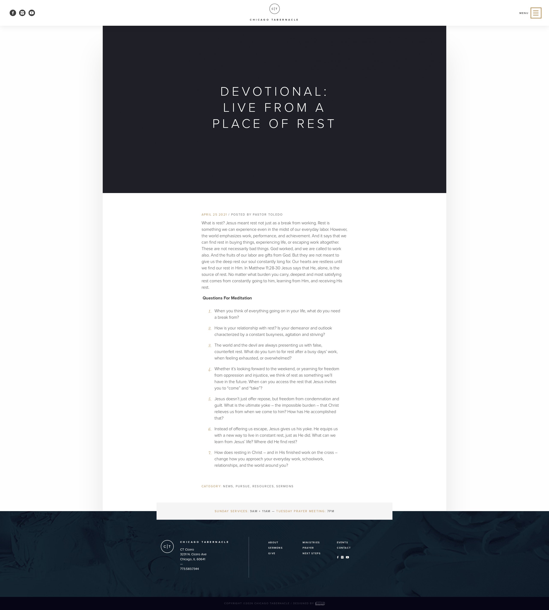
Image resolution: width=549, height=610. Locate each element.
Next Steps (312, 553)
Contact (344, 548)
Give (271, 553)
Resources (263, 486)
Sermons (285, 486)
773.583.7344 (189, 569)
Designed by (304, 603)
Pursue (243, 486)
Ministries (311, 542)
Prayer (308, 548)
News (228, 486)
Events (342, 542)
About (273, 542)
